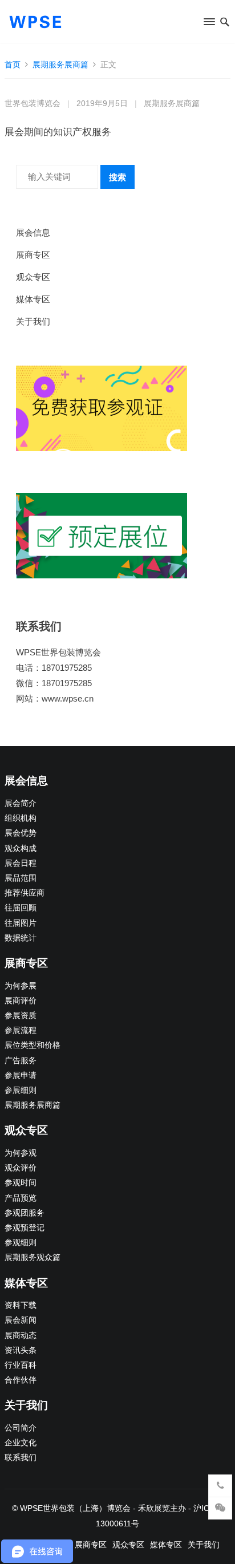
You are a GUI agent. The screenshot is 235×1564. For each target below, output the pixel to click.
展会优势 (21, 833)
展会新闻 (21, 1320)
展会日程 (21, 863)
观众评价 (21, 1168)
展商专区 (33, 255)
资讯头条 (21, 1350)
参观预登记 (24, 1227)
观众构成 (21, 848)
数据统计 (21, 938)
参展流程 (21, 1030)
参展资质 (21, 1015)
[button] (208, 24)
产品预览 (21, 1198)
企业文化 (21, 1443)
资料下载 (21, 1305)
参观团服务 (24, 1213)
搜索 (117, 177)
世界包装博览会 (32, 103)
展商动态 (21, 1335)
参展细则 (21, 1090)
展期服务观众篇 (32, 1257)
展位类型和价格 (32, 1045)
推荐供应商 (24, 893)
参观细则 (21, 1242)
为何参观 (21, 1153)
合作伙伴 (21, 1380)
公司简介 (21, 1428)
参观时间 (21, 1182)
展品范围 (21, 878)
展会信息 (33, 232)
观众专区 (33, 277)
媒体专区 (33, 299)
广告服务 (21, 1060)
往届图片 (21, 923)
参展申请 (21, 1075)
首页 (13, 64)
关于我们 (33, 321)
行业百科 (21, 1365)
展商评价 (21, 1000)
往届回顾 (21, 907)
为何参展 (21, 986)
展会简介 (21, 803)
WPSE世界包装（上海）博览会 (75, 1508)
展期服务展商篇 (60, 64)
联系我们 (21, 1457)
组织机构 (21, 818)
